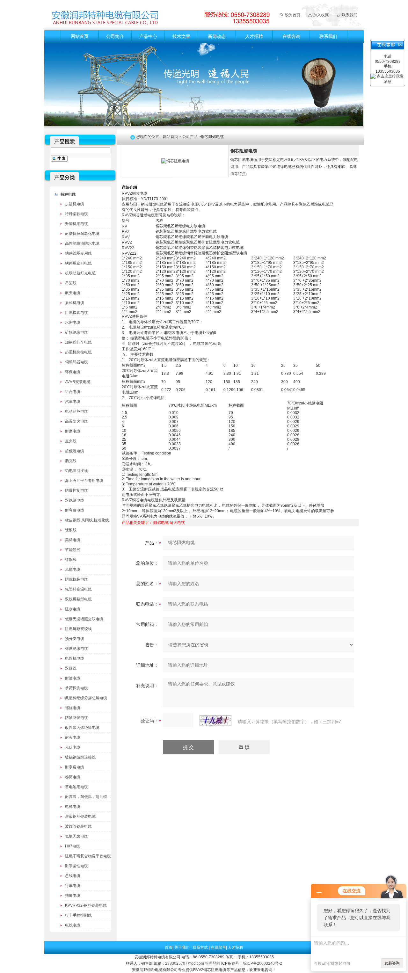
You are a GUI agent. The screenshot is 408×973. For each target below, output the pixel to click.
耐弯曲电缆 (74, 510)
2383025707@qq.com (184, 963)
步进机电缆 (74, 204)
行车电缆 (72, 885)
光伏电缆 (72, 747)
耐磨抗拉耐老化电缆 (82, 233)
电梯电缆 (72, 806)
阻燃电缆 (161, 522)
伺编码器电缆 (76, 362)
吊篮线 (70, 283)
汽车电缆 (72, 401)
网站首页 (80, 36)
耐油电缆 (72, 678)
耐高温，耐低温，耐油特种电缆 (92, 797)
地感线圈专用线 (78, 253)
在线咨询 (291, 36)
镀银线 (70, 530)
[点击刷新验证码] (215, 720)
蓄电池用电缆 (76, 787)
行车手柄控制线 (78, 915)
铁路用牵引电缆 (78, 263)
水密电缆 (72, 322)
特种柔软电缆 (76, 214)
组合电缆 (72, 391)
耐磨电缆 (72, 431)
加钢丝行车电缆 (78, 342)
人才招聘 (254, 36)
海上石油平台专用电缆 (84, 480)
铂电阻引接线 (76, 470)
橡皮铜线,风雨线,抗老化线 (87, 520)
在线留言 (218, 947)
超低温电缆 (74, 451)
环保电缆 (72, 372)
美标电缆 (72, 540)
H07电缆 (72, 846)
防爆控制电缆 (76, 490)
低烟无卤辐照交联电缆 (84, 619)
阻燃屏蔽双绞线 (78, 629)
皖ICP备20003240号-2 (262, 963)
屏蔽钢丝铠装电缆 (80, 816)
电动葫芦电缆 (76, 411)
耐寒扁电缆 (74, 767)
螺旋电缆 (72, 708)
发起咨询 (392, 963)
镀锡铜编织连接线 (80, 757)
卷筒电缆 (72, 777)
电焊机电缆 (74, 658)
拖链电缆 (72, 895)
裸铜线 (70, 559)
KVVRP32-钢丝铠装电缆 (86, 905)
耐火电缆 (72, 737)
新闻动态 (217, 36)
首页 (168, 947)
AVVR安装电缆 (78, 382)
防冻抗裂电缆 (76, 579)
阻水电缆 (72, 609)
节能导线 (72, 550)
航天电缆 (72, 293)
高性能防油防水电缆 (82, 243)
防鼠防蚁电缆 (76, 717)
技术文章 (181, 36)
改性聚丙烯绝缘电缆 (82, 727)
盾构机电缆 (74, 303)
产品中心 (148, 36)
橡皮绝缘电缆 (76, 648)
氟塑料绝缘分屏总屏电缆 (86, 698)
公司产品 (190, 136)
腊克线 (70, 461)
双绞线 (70, 668)
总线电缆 (72, 876)
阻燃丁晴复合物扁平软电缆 (88, 856)
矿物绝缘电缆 (76, 332)
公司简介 (115, 36)
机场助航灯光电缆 (80, 273)
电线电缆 (72, 925)
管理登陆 (212, 963)
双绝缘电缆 (74, 500)
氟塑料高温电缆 (78, 589)
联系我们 (349, 15)
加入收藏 (321, 15)
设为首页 (292, 15)
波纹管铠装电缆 (78, 826)
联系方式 (201, 947)
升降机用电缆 (76, 223)
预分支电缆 (74, 638)
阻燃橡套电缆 (76, 312)
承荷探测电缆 (76, 688)
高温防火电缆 (76, 421)
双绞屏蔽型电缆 (78, 599)
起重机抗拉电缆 (78, 352)
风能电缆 (72, 569)
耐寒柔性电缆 (76, 866)
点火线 (70, 441)
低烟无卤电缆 (76, 836)
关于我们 (182, 947)
